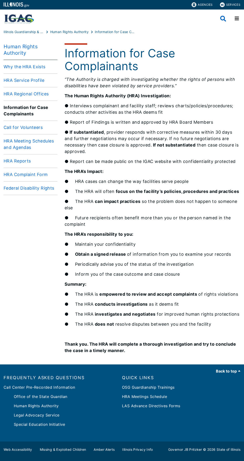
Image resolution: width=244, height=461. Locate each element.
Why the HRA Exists (25, 66)
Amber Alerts (104, 449)
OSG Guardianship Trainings (148, 387)
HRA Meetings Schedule (144, 396)
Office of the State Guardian (35, 396)
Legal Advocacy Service (31, 415)
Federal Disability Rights (29, 188)
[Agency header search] (223, 19)
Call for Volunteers (23, 127)
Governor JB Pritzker (185, 449)
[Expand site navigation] (236, 18)
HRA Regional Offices (26, 93)
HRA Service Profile (24, 80)
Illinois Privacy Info (137, 449)
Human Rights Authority (31, 405)
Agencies (205, 4)
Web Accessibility (18, 449)
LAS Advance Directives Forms (151, 405)
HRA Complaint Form (26, 174)
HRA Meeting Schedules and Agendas (29, 144)
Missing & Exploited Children (63, 449)
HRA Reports (17, 160)
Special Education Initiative (34, 424)
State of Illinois (228, 449)
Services (233, 4)
